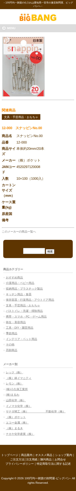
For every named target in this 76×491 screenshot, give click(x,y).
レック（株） (14, 372)
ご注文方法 (17, 459)
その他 (10, 344)
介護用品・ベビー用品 (20, 283)
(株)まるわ (12, 394)
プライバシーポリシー (19, 463)
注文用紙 (31, 459)
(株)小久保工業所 (17, 389)
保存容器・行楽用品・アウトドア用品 (30, 299)
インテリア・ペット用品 (21, 339)
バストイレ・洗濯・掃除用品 (24, 310)
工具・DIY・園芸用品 (19, 327)
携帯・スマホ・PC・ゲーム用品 (26, 316)
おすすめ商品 (14, 277)
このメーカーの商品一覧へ (19, 231)
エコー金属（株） (17, 422)
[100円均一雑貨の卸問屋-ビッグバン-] (38, 20)
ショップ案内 (63, 455)
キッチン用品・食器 (18, 294)
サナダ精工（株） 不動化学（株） (35, 411)
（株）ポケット (16, 417)
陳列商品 (46, 459)
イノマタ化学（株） (18, 406)
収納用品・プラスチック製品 (24, 288)
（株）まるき (14, 428)
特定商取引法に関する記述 (54, 463)
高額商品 (11, 350)
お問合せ (60, 459)
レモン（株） (14, 383)
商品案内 (26, 455)
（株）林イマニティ (18, 378)
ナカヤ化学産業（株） (20, 434)
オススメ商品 (43, 455)
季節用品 (11, 333)
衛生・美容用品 (16, 322)
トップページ (9, 455)
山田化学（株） (16, 400)
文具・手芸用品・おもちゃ (21, 117)
